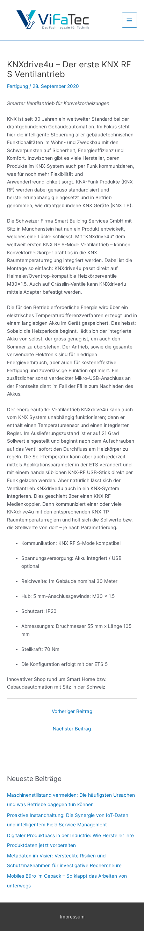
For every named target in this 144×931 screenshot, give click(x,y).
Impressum (72, 916)
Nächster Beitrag (72, 728)
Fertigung (17, 86)
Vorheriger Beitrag (72, 711)
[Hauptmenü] (129, 20)
